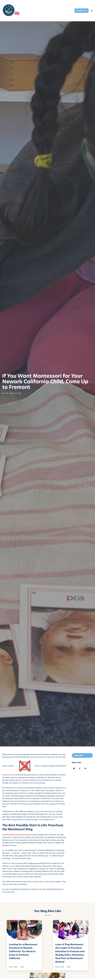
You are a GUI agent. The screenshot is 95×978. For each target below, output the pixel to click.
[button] (91, 10)
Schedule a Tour (81, 11)
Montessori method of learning (17, 835)
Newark (7, 775)
